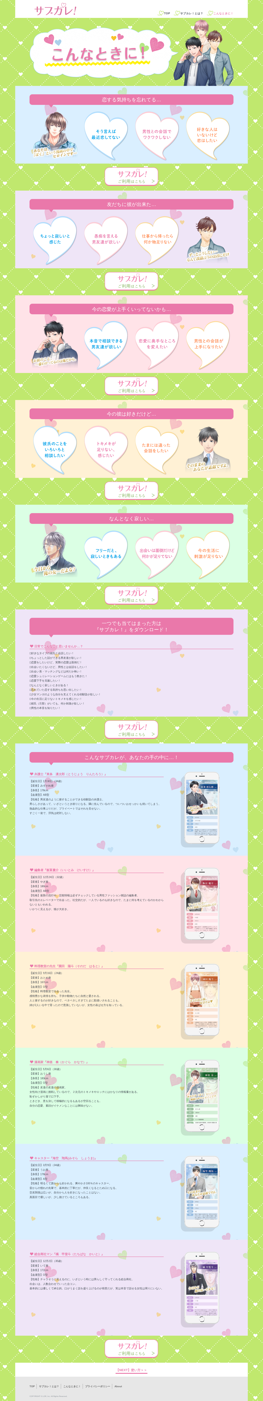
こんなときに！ (72, 1386)
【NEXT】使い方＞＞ (131, 1370)
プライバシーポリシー (97, 1386)
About (118, 1386)
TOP (167, 13)
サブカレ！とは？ (191, 13)
